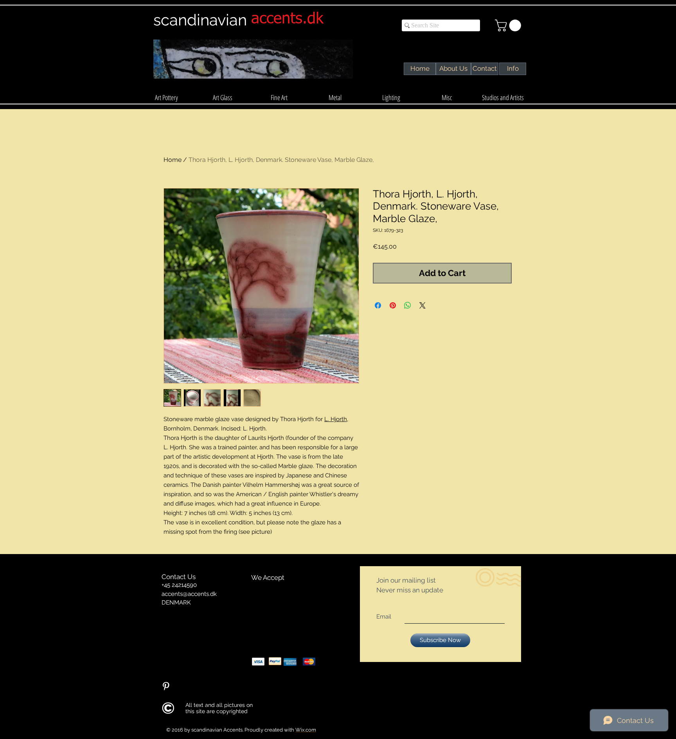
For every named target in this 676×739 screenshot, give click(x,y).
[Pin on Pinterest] (392, 305)
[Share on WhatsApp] (407, 305)
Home (173, 159)
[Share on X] (422, 305)
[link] (509, 25)
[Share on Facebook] (378, 305)
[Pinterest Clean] (166, 686)
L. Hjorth (335, 419)
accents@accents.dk (189, 593)
